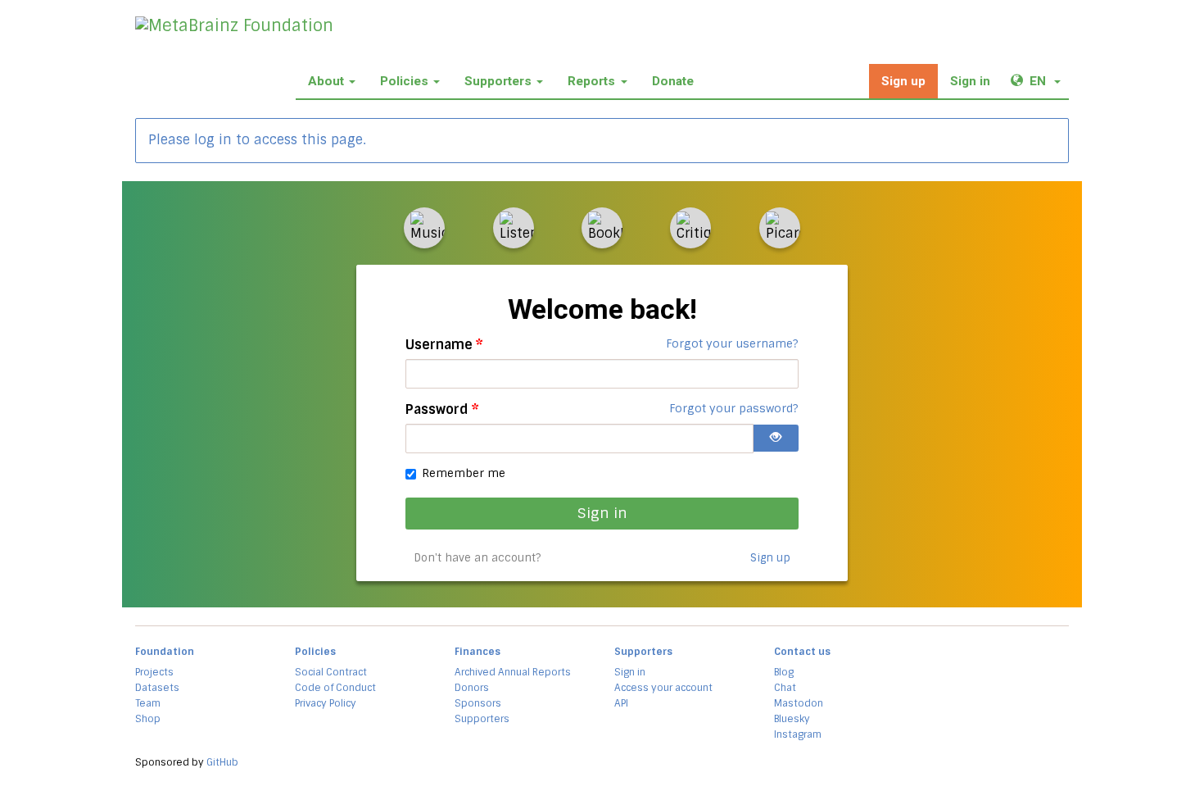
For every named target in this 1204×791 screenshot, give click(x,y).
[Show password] (776, 438)
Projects (154, 672)
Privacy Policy (325, 703)
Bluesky (792, 718)
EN (1049, 81)
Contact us (802, 651)
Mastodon (798, 703)
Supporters (498, 81)
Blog (784, 672)
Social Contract (331, 672)
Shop (148, 718)
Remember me (463, 473)
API (621, 703)
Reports (591, 81)
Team (148, 703)
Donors (472, 687)
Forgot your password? (734, 408)
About (326, 81)
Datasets (157, 687)
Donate (673, 81)
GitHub (222, 762)
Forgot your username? (732, 343)
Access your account (663, 687)
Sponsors (478, 703)
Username (444, 344)
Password (442, 409)
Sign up (903, 81)
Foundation (164, 651)
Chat (785, 687)
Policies (404, 81)
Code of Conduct (335, 687)
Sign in (970, 81)
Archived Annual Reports (513, 672)
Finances (477, 651)
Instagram (798, 734)
